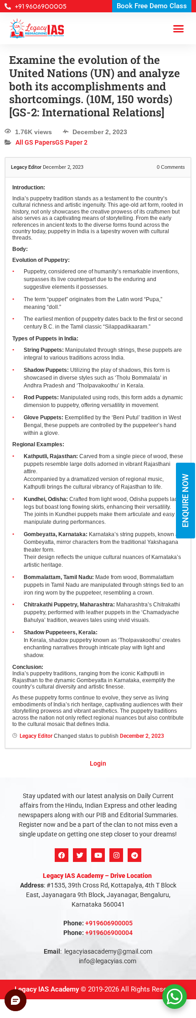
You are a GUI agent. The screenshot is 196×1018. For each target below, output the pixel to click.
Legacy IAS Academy (47, 982)
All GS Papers (35, 135)
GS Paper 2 (71, 135)
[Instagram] (116, 848)
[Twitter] (80, 848)
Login (98, 756)
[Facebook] (61, 848)
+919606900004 (109, 925)
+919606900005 (109, 915)
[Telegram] (134, 848)
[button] (178, 21)
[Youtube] (98, 848)
